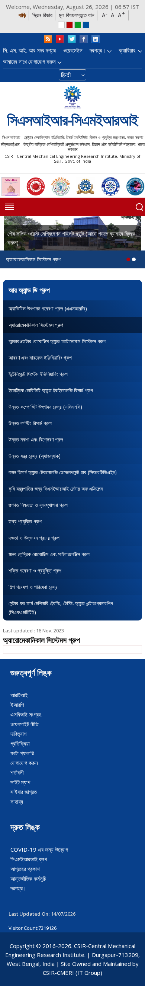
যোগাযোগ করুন (24, 762)
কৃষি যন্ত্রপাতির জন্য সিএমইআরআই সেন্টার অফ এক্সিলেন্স (56, 488)
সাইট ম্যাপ (20, 782)
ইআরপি (17, 704)
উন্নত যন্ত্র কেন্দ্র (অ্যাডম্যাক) (35, 455)
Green (77, 25)
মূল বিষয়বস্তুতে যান (76, 15)
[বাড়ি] (72, 97)
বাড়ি (22, 15)
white (61, 25)
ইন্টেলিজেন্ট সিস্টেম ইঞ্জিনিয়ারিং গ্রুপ (38, 373)
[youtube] (60, 39)
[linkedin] (95, 39)
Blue (86, 25)
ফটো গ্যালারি (22, 753)
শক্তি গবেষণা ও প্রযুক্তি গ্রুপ (35, 570)
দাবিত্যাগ (18, 733)
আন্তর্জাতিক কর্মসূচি (28, 878)
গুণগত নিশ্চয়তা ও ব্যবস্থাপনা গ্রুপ (38, 504)
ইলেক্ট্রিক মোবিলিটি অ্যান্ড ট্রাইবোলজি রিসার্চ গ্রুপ (51, 390)
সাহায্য (16, 801)
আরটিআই (19, 695)
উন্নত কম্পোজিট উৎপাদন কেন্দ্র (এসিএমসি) (45, 406)
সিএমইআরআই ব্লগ (28, 859)
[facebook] (84, 39)
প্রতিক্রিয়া (20, 743)
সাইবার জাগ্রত (23, 791)
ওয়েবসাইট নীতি (24, 724)
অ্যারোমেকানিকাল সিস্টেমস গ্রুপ (36, 324)
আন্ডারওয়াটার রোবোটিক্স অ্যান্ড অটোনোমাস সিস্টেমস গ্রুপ (57, 341)
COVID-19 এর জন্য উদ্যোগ (39, 849)
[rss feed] (48, 39)
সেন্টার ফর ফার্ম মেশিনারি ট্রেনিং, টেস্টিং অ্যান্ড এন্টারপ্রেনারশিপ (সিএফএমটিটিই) (61, 608)
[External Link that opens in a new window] (10, 186)
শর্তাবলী (17, 772)
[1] (134, 259)
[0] (128, 259)
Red (69, 25)
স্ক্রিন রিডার (42, 15)
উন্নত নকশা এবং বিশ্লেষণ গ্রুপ (36, 439)
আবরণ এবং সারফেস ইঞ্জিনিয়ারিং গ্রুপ (40, 357)
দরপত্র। (98, 50)
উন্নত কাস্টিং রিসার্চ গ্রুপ (30, 423)
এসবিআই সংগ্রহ (25, 714)
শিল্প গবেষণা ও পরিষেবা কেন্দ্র (33, 586)
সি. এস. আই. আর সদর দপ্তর (29, 50)
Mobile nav (9, 207)
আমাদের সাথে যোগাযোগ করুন (29, 61)
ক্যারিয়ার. (127, 50)
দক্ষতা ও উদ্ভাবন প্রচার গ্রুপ (34, 537)
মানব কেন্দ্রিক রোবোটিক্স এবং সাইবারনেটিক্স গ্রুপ (49, 554)
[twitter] (72, 39)
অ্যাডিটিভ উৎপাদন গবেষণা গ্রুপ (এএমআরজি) (48, 308)
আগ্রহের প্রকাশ (25, 868)
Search (139, 207)
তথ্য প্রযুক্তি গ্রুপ (25, 521)
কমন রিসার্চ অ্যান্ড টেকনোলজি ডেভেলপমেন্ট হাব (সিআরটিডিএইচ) (63, 472)
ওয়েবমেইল (73, 50)
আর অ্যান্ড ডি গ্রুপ (29, 289)
